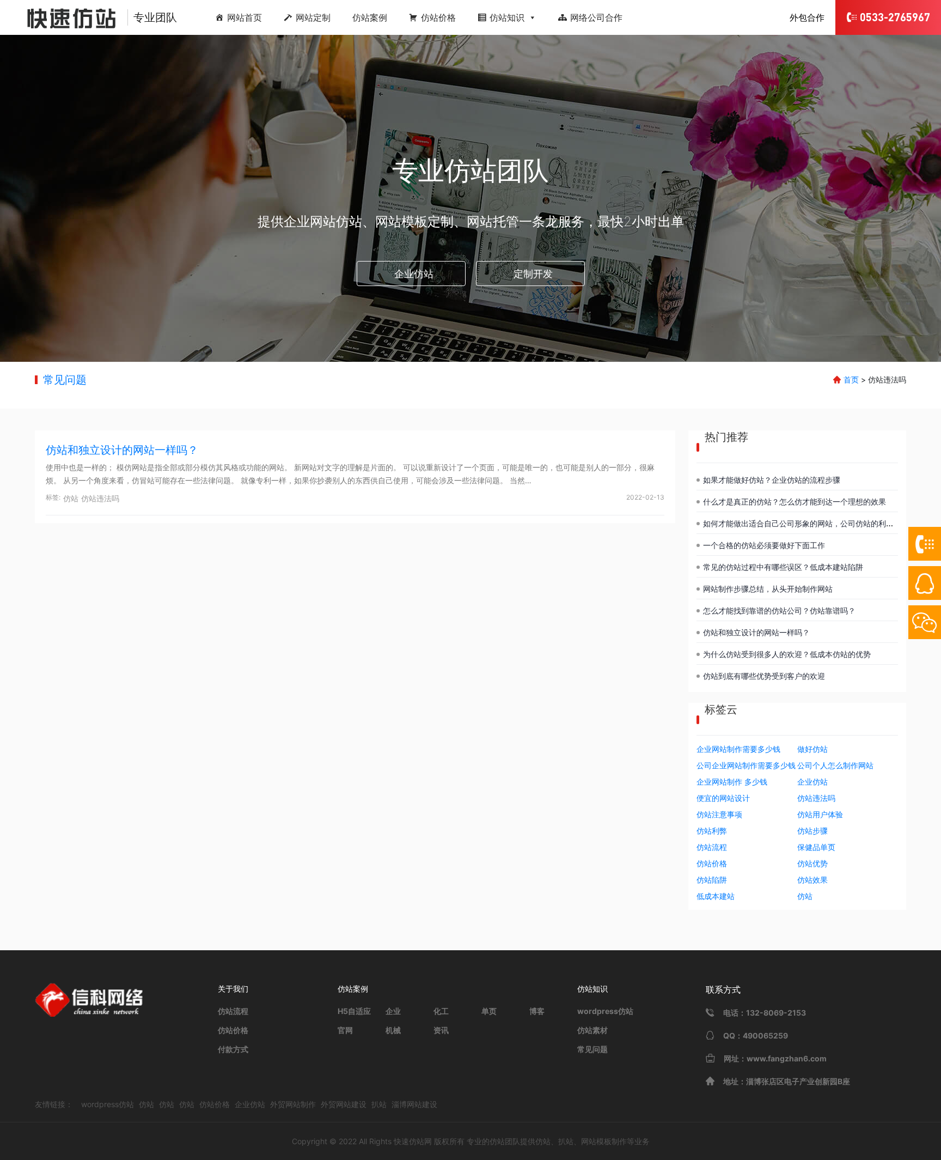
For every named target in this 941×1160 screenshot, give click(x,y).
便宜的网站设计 (723, 798)
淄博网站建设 (414, 1104)
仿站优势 (812, 863)
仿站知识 (507, 17)
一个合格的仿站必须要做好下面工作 (764, 545)
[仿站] (65, 17)
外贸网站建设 (343, 1104)
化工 (441, 1011)
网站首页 (244, 17)
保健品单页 (816, 847)
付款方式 (233, 1049)
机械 (393, 1030)
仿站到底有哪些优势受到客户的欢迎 (764, 676)
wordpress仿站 (605, 1011)
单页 (489, 1011)
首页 (851, 379)
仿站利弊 (711, 830)
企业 (393, 1011)
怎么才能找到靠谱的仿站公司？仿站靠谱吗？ (779, 610)
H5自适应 (354, 1011)
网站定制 (313, 17)
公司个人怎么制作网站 (835, 765)
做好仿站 (812, 749)
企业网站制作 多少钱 (731, 781)
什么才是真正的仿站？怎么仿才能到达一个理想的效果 (794, 501)
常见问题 (65, 379)
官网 (345, 1030)
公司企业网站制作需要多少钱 (746, 765)
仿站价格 (438, 17)
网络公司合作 (596, 17)
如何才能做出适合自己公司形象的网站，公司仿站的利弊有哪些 (809, 523)
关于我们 (233, 988)
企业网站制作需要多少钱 (738, 749)
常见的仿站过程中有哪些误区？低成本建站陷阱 (783, 567)
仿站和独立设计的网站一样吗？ (122, 450)
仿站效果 (812, 879)
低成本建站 (715, 896)
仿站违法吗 (100, 498)
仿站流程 (711, 847)
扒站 (379, 1104)
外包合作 (807, 17)
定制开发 (533, 274)
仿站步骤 (812, 830)
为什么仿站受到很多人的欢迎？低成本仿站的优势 (787, 654)
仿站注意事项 (719, 814)
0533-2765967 (895, 17)
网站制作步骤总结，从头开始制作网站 (768, 588)
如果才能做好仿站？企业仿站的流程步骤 (771, 479)
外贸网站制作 (293, 1104)
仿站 (70, 498)
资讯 (441, 1030)
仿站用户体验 (820, 814)
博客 (537, 1011)
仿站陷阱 (711, 879)
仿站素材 (592, 1030)
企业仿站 (413, 274)
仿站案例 (369, 17)
